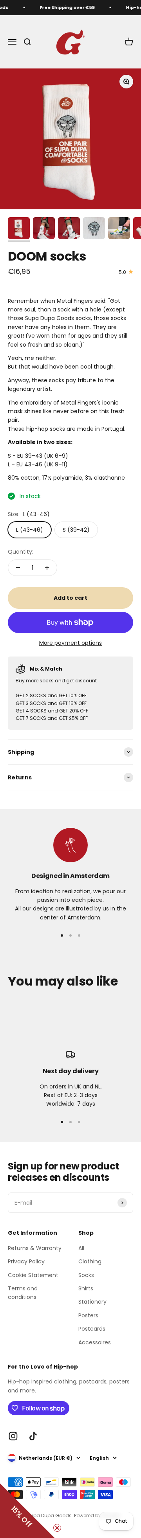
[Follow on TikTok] (33, 1436)
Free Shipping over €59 (65, 7)
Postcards (91, 1329)
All (81, 1248)
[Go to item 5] (119, 229)
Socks (86, 1275)
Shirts (85, 1288)
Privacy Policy (26, 1261)
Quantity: (20, 552)
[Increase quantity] (47, 568)
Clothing (89, 1261)
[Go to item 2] (44, 229)
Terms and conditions (23, 1292)
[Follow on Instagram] (13, 1436)
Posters (88, 1315)
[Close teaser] (57, 1528)
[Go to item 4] (94, 229)
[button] (27, 1510)
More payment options (70, 643)
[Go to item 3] (69, 229)
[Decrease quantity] (18, 568)
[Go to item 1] (19, 229)
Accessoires (94, 1342)
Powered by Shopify (97, 1515)
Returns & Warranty (34, 1248)
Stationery (92, 1302)
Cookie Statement (33, 1275)
